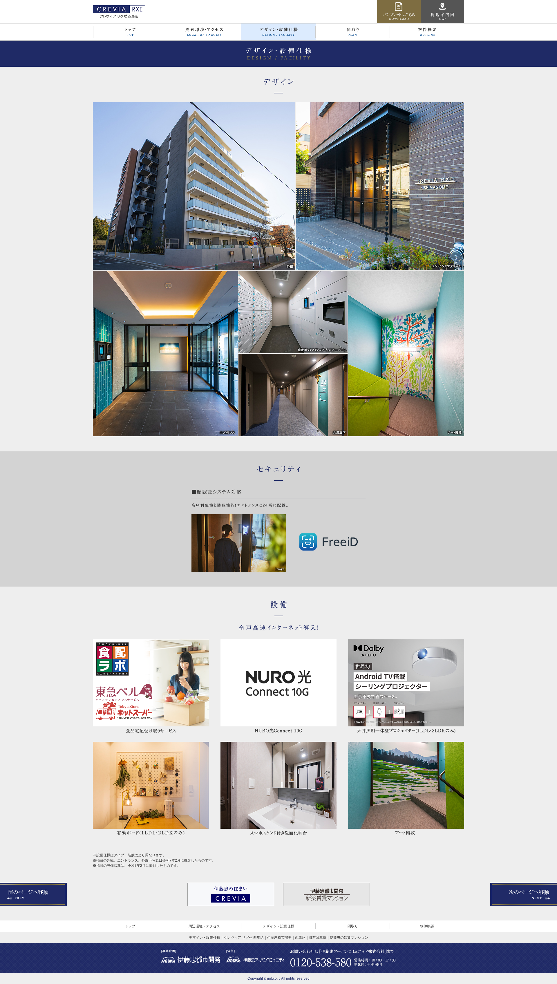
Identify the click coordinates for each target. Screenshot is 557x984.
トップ (130, 926)
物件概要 (427, 926)
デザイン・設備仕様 (278, 926)
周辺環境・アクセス (204, 926)
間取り (353, 926)
